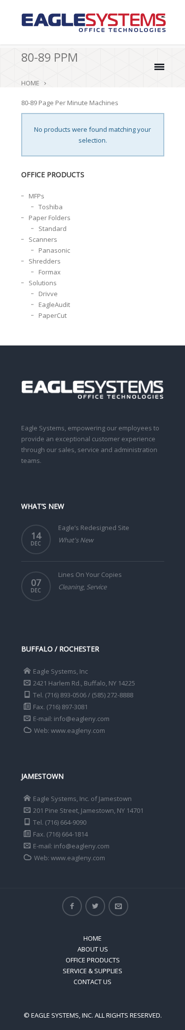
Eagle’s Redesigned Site (93, 527)
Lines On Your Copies (90, 574)
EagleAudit (54, 304)
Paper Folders (50, 217)
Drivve (48, 293)
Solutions (43, 282)
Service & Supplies (92, 970)
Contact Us (92, 981)
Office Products (93, 959)
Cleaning (70, 586)
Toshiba (50, 206)
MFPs (36, 195)
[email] (118, 906)
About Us (92, 949)
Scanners (43, 239)
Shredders (45, 261)
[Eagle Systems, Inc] (93, 22)
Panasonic (54, 250)
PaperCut (52, 315)
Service (96, 586)
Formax (49, 271)
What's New (75, 539)
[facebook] (72, 906)
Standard (52, 228)
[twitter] (95, 906)
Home (30, 82)
